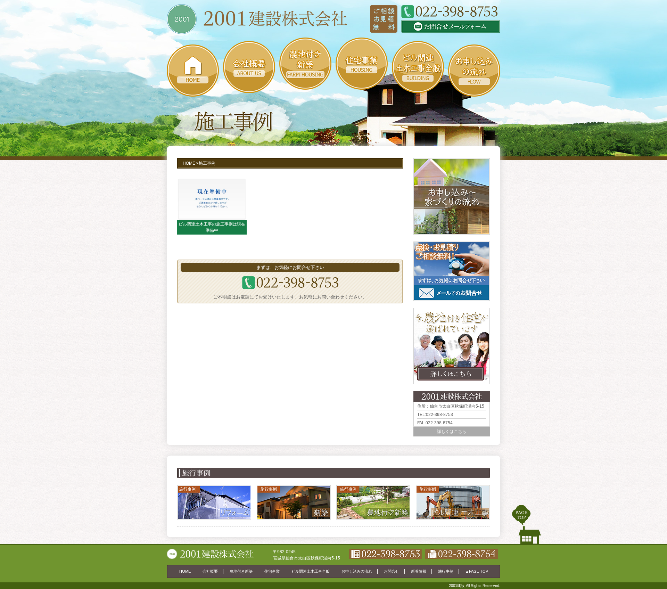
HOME (189, 163)
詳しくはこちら (451, 431)
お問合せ (391, 571)
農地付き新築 (241, 571)
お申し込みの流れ (356, 571)
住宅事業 (272, 571)
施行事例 (445, 571)
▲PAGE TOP (476, 571)
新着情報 (418, 571)
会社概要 (210, 571)
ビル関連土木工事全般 (310, 571)
